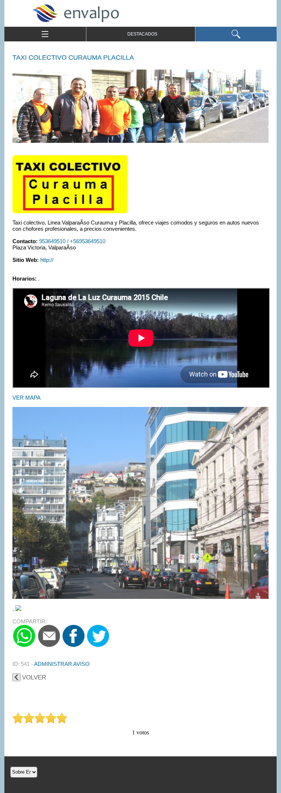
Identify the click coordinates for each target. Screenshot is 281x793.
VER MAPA (26, 397)
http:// (46, 260)
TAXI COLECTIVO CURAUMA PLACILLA (73, 57)
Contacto (24, 241)
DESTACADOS (142, 34)
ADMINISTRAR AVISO (62, 664)
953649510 (53, 241)
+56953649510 (87, 241)
